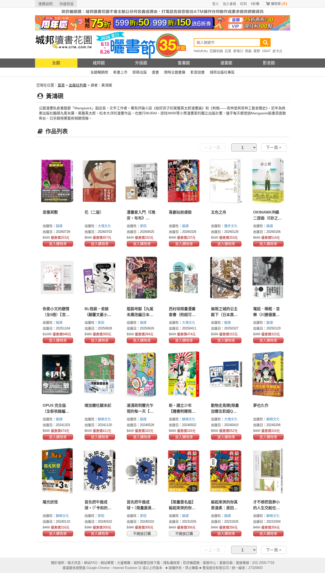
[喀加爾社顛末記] (99, 374)
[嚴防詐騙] (162, 11)
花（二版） (94, 212)
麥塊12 (238, 51)
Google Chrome (98, 568)
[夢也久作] (268, 374)
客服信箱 (226, 563)
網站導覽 (107, 563)
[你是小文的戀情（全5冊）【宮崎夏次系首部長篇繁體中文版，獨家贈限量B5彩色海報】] (57, 277)
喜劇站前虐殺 (180, 212)
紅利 (243, 4)
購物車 (279, 4)
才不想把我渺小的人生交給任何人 (266, 508)
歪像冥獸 (50, 212)
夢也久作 (260, 405)
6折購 (255, 4)
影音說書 (197, 72)
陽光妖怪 (50, 502)
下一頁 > (273, 147)
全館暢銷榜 (99, 72)
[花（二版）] (99, 181)
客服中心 (209, 563)
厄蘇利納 (216, 51)
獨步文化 (230, 226)
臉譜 (59, 226)
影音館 (269, 63)
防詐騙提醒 (191, 563)
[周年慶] (162, 23)
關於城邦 (57, 563)
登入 (215, 4)
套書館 (184, 63)
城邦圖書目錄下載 (147, 563)
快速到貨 (66, 4)
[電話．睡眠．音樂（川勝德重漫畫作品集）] (268, 277)
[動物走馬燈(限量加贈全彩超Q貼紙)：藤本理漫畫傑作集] (225, 374)
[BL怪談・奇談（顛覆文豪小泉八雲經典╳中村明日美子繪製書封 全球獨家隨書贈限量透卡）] (99, 277)
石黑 (228, 51)
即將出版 (140, 72)
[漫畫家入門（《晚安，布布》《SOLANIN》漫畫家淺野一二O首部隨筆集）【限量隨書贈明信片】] (141, 181)
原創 (248, 51)
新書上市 (120, 72)
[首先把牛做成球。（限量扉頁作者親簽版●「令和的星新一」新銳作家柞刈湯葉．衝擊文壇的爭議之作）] (141, 471)
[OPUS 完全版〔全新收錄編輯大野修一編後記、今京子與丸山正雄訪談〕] (57, 374)
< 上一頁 (212, 147)
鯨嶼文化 (104, 419)
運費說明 (45, 4)
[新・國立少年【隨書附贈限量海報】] (183, 374)
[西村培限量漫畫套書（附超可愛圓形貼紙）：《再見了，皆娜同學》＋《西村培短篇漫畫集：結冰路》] (183, 277)
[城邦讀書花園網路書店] (63, 44)
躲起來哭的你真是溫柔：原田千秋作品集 (224, 508)
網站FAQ (90, 563)
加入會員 (229, 4)
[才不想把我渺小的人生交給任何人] (268, 471)
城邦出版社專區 (222, 72)
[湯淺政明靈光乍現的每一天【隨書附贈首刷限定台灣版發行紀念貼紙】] (141, 374)
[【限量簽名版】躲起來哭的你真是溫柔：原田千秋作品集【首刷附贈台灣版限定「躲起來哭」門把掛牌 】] (183, 471)
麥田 (143, 226)
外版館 (141, 63)
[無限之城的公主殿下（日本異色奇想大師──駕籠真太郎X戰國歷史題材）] (225, 277)
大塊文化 (104, 226)
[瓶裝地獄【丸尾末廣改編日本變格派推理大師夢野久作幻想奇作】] (141, 277)
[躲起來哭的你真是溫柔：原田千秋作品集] (225, 471)
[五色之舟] (225, 181)
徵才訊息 (74, 563)
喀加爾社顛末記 (98, 405)
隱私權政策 (171, 563)
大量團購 (123, 563)
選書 (155, 72)
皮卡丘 (277, 51)
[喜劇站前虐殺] (183, 181)
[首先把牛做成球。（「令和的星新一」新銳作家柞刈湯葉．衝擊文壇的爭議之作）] (99, 471)
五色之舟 (218, 212)
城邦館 (99, 63)
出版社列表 (78, 85)
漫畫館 (226, 63)
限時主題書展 (174, 72)
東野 (256, 51)
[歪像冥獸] (57, 181)
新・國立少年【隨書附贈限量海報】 (182, 411)
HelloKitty (201, 51)
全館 (56, 63)
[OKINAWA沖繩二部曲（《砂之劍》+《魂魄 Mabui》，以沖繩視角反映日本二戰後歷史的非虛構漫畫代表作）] (268, 181)
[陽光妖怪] (57, 471)
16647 (266, 51)
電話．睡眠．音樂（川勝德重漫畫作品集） (266, 315)
